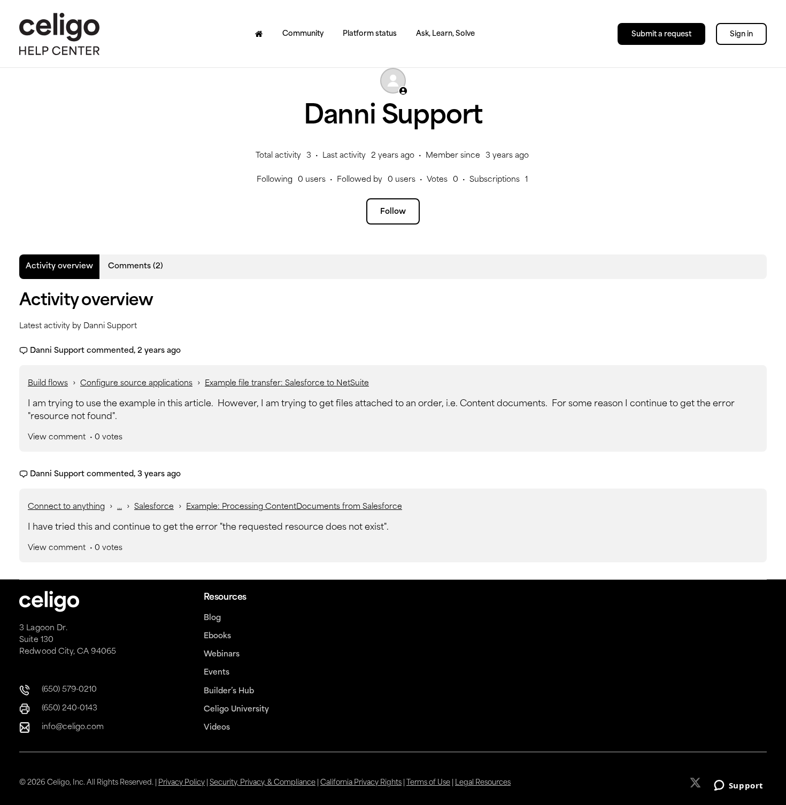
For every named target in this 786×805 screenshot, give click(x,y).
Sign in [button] (741, 34)
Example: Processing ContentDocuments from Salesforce (294, 507)
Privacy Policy (181, 782)
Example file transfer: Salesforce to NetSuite (287, 384)
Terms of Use (428, 782)
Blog (212, 618)
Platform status (370, 33)
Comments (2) (135, 266)
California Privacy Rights (361, 782)
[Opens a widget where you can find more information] (738, 786)
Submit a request (661, 34)
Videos (217, 728)
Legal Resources (483, 782)
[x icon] (696, 782)
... (119, 507)
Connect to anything (66, 507)
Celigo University (236, 710)
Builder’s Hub (229, 691)
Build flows (48, 384)
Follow (393, 212)
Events (216, 673)
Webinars (222, 655)
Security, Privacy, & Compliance (262, 782)
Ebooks (217, 636)
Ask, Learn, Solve (445, 33)
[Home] (259, 33)
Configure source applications (136, 384)
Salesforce (154, 507)
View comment (57, 438)
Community (302, 33)
